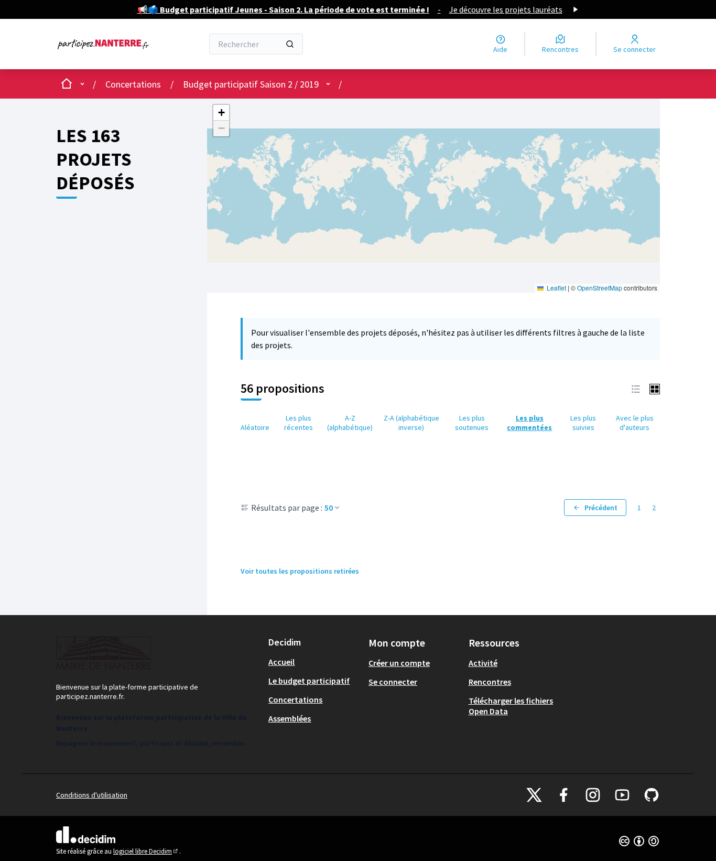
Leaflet (555, 287)
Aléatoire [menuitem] (255, 427)
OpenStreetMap (599, 287)
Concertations (133, 84)
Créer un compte (399, 663)
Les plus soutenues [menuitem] (472, 422)
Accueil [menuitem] (281, 661)
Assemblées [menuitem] (289, 718)
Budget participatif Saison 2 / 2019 (251, 84)
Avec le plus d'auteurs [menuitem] (635, 422)
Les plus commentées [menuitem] (529, 422)
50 (328, 507)
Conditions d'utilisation (91, 795)
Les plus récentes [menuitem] (298, 422)
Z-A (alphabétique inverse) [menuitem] (411, 422)
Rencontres (490, 681)
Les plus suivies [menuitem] (583, 422)
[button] (221, 113)
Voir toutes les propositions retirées (300, 571)
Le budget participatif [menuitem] (309, 680)
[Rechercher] (289, 44)
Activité (483, 663)
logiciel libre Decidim (146, 851)
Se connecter (392, 681)
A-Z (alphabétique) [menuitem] (350, 422)
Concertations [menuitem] (295, 699)
